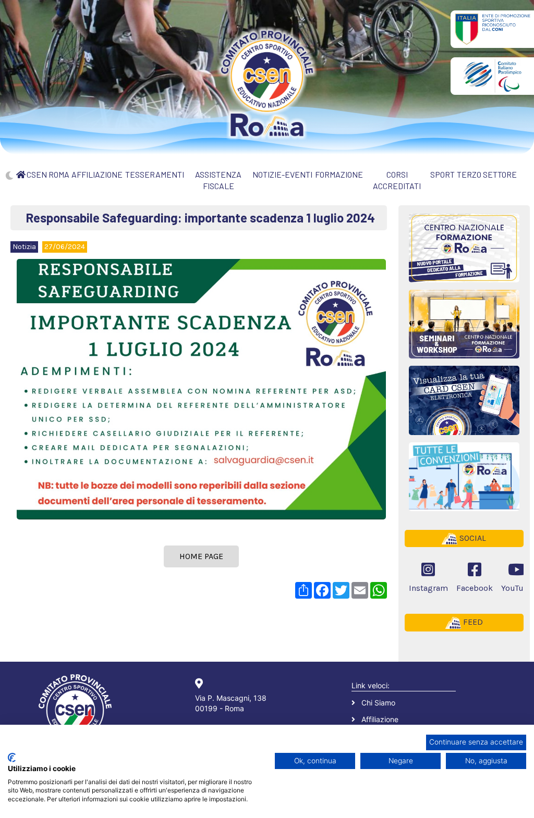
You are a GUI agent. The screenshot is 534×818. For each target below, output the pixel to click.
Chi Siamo (378, 702)
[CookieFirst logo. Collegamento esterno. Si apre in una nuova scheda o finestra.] (12, 757)
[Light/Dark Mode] (9, 175)
